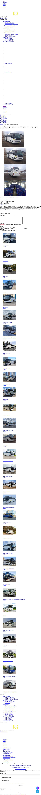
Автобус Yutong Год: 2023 (5, 400)
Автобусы (4, 106)
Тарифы (4, 3)
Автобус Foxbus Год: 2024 (5, 246)
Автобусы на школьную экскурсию (11, 24)
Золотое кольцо (7, 27)
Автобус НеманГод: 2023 (5, 277)
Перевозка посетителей (9, 40)
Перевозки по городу (6, 749)
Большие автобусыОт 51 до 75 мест (3, 122)
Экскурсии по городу (9, 702)
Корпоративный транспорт (7, 37)
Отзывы (4, 5)
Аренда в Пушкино (8, 103)
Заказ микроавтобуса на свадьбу (10, 30)
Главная (1, 124)
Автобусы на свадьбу (6, 751)
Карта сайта (5, 744)
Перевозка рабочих (8, 38)
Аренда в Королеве (8, 63)
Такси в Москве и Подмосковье (10, 36)
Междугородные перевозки (8, 104)
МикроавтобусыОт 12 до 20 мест (3, 118)
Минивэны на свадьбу (7, 753)
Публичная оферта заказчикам (20, 769)
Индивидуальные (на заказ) (10, 701)
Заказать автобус (3, 204)
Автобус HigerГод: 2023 (5, 308)
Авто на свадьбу (5, 28)
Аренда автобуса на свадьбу (10, 29)
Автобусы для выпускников (8, 756)
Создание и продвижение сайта (17, 767)
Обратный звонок (3, 18)
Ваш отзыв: (2, 223)
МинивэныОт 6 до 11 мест (3, 116)
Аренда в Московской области (8, 41)
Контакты (4, 112)
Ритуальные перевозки (9, 33)
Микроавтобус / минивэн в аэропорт (11, 34)
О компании (5, 2)
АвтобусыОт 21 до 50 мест (3, 120)
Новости (4, 111)
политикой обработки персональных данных (16, 782)
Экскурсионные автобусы (7, 25)
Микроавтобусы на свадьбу (7, 752)
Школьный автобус (6, 758)
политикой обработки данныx (20, 794)
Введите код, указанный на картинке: (7, 228)
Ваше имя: (2, 215)
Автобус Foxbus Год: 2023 (5, 262)
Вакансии (4, 6)
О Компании (5, 739)
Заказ (3, 1)
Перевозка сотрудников (9, 39)
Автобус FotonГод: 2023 (5, 446)
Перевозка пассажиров (7, 32)
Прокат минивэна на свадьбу (10, 31)
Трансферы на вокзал (8, 35)
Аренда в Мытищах (8, 71)
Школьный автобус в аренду (10, 23)
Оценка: (1, 226)
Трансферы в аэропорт (7, 747)
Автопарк (4, 4)
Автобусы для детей (6, 21)
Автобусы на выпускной (9, 22)
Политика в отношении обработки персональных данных (20, 765)
